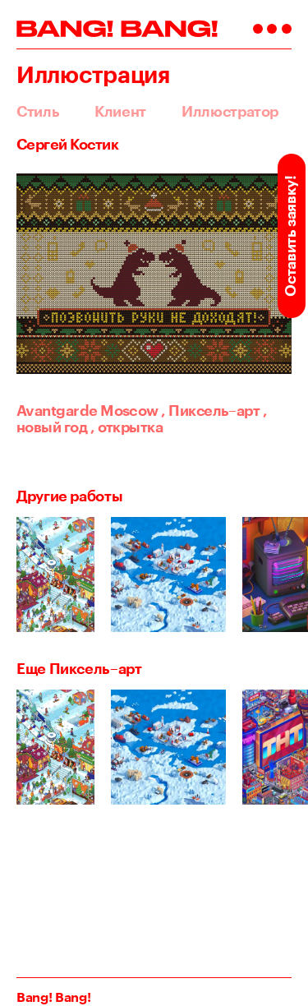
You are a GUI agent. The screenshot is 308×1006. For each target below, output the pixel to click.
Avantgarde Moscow (87, 410)
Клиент (120, 111)
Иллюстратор (230, 111)
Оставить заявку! (290, 235)
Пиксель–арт (210, 410)
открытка (126, 427)
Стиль (37, 111)
